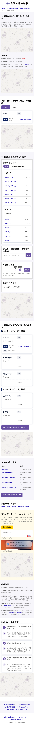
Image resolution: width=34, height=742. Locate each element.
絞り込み (26, 270)
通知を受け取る (7, 527)
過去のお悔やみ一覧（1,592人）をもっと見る (15, 427)
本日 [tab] (6, 107)
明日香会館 (5, 469)
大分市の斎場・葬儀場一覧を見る (12, 494)
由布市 (27, 506)
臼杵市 (8, 506)
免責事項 (13, 719)
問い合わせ (20, 719)
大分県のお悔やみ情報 (25, 8)
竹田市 (14, 506)
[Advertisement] (17, 40)
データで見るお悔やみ (22, 707)
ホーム (4, 8)
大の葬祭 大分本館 (7, 482)
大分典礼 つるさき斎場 (8, 477)
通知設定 (27, 64)
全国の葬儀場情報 (10, 707)
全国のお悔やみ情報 (13, 8)
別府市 (3, 506)
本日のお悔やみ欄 (9, 704)
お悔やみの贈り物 (12, 709)
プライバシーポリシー (24, 717)
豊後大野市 (21, 506)
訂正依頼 (11, 612)
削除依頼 (19, 612)
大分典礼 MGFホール (8, 472)
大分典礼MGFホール (24, 119)
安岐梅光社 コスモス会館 (9, 488)
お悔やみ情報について (10, 717)
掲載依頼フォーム (9, 605)
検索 (28, 255)
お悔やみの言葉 (22, 709)
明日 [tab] (14, 107)
